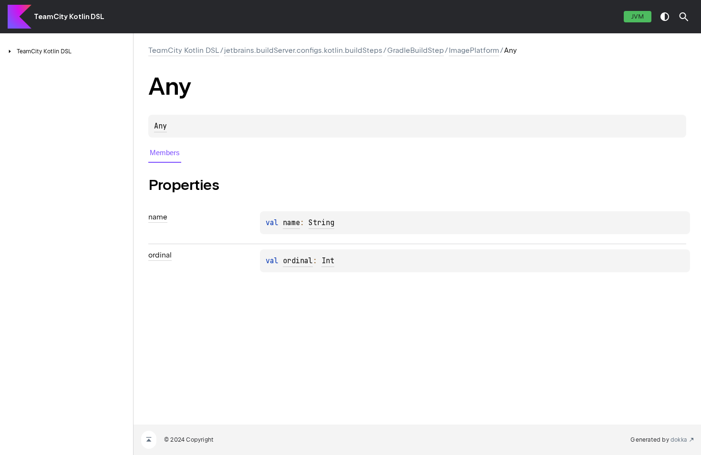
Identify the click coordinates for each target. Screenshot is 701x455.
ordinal (298, 261)
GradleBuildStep (415, 50)
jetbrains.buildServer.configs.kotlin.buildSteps (303, 50)
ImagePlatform (474, 50)
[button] (683, 16)
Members (165, 152)
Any (160, 126)
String (321, 223)
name (291, 223)
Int (327, 261)
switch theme (664, 16)
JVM (637, 16)
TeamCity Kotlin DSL (69, 16)
